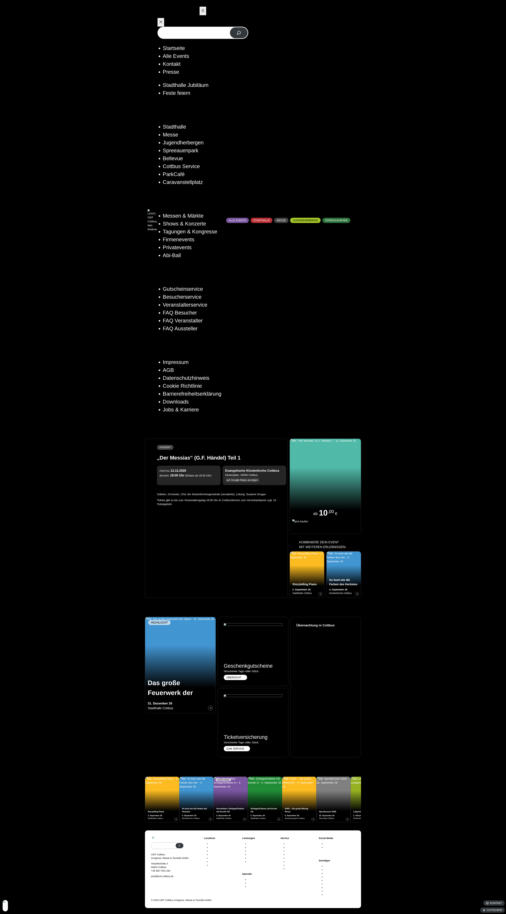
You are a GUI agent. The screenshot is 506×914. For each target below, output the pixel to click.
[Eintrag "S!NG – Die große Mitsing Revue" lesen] (299, 799)
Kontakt (496, 903)
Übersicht (233, 677)
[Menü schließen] (160, 22)
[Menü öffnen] (203, 11)
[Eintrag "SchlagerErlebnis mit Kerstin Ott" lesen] (265, 799)
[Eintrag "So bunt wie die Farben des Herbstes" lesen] (344, 574)
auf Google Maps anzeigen (242, 480)
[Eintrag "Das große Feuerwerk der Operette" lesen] (180, 665)
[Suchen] (239, 32)
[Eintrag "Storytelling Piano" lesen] (307, 574)
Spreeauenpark (336, 220)
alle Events (237, 220)
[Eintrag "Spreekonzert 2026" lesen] (333, 799)
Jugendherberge (305, 220)
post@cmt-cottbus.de (162, 876)
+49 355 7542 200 (160, 870)
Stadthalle (261, 220)
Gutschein (494, 910)
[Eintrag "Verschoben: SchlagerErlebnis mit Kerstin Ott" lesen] (231, 799)
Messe (281, 220)
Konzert (165, 447)
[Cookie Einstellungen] (5, 905)
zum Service (235, 748)
